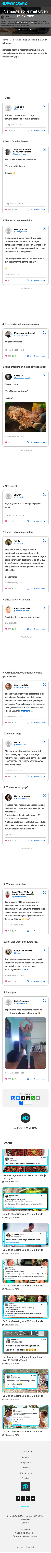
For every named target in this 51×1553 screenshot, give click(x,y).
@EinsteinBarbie (20, 1003)
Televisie (26, 1467)
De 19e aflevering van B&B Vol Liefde (22, 1431)
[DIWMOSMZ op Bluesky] (33, 1498)
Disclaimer (25, 1529)
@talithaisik (19, 543)
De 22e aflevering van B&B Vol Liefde (22, 1285)
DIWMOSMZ (14, 3)
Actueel (25, 1457)
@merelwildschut (19, 897)
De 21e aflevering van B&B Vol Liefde (22, 1321)
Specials (25, 1478)
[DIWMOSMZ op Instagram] (28, 1498)
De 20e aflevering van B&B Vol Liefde (22, 1395)
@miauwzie (19, 497)
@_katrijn (18, 953)
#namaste (25, 711)
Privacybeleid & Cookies (25, 1533)
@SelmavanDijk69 (21, 687)
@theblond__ (19, 109)
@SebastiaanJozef (22, 378)
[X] (23, 1098)
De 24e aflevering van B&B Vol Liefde (22, 1214)
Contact (25, 1523)
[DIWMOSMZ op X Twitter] (23, 1498)
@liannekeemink (20, 745)
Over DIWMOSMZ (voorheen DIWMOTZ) (25, 1516)
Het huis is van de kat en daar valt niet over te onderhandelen (22, 1358)
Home (5, 40)
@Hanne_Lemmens (22, 798)
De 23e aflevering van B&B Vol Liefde (22, 1249)
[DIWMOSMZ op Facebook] (18, 1498)
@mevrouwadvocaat (22, 335)
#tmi (26, 969)
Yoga (33, 23)
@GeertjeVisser (20, 232)
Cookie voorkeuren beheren (25, 1536)
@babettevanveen (21, 611)
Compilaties (21, 23)
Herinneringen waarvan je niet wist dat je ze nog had (24, 1177)
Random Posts (25, 1473)
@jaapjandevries (19, 154)
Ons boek (25, 1519)
